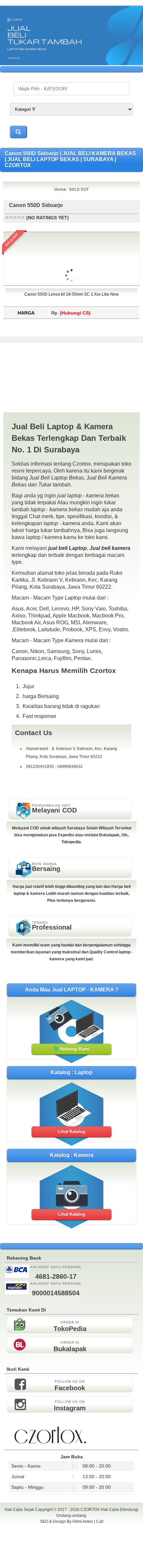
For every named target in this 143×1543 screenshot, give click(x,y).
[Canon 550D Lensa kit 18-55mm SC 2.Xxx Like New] (71, 314)
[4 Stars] (19, 217)
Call (99, 1521)
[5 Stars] (23, 217)
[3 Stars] (15, 217)
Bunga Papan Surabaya (71, 1528)
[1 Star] (7, 217)
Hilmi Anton (82, 1521)
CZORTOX (90, 1509)
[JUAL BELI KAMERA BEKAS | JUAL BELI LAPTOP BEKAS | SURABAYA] (71, 63)
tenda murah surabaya (71, 1536)
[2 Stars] (11, 217)
